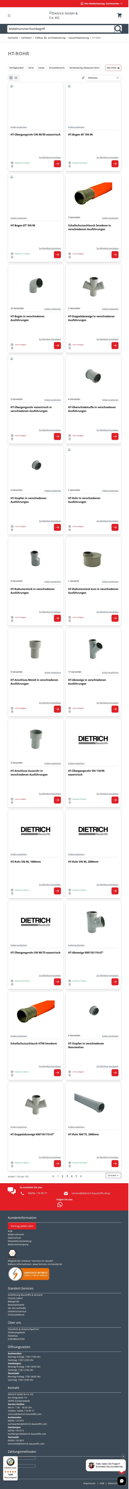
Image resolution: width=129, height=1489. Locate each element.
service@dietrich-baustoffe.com (24, 1414)
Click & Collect (15, 1298)
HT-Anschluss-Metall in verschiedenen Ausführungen (34, 681)
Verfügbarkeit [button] (16, 67)
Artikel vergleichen (19, 127)
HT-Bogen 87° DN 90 (23, 225)
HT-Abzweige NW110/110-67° (85, 952)
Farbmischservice (17, 1311)
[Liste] (16, 78)
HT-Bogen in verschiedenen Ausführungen (28, 318)
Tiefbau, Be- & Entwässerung (50, 37)
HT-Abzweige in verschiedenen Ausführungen (87, 681)
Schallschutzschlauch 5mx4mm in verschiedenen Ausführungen (89, 227)
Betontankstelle (16, 1304)
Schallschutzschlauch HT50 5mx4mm (34, 1043)
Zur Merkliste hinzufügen (50, 157)
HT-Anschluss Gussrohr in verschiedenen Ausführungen (29, 772)
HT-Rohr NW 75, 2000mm (83, 1134)
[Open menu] (9, 15)
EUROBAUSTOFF (16, 1339)
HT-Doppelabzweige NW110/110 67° (32, 1134)
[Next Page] (81, 1176)
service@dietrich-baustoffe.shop (91, 1193)
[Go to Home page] (64, 15)
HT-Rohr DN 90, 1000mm (26, 861)
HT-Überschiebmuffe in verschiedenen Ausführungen (92, 409)
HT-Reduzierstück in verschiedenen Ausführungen (33, 591)
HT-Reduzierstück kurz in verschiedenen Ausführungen (93, 591)
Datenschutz (114, 1483)
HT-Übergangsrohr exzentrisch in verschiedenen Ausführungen (31, 409)
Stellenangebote (16, 1332)
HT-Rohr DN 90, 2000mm (83, 861)
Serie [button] (31, 67)
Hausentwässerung (79, 37)
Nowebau (13, 1335)
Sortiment (26, 37)
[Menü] (16, 1458)
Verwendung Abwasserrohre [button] (84, 67)
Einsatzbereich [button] (57, 67)
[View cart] (119, 15)
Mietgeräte (13, 1301)
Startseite (13, 37)
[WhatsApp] (59, 1204)
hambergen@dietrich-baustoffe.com (27, 1433)
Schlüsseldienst (16, 1314)
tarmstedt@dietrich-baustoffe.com (26, 1443)
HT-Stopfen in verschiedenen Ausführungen (28, 500)
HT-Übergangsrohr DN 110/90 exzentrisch (86, 772)
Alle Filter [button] (112, 67)
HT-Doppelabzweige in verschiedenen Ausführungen (91, 318)
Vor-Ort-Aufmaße (17, 1308)
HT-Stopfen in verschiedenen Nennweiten (86, 1045)
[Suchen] (118, 28)
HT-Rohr (96, 37)
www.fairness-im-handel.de (47, 1264)
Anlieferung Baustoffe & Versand (25, 1294)
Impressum (89, 1483)
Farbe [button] (41, 67)
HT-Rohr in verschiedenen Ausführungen (84, 500)
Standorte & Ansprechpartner (23, 1329)
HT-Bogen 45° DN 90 (80, 134)
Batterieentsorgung (18, 1244)
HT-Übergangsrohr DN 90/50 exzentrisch (36, 134)
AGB (10, 1231)
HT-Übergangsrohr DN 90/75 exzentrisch (36, 952)
